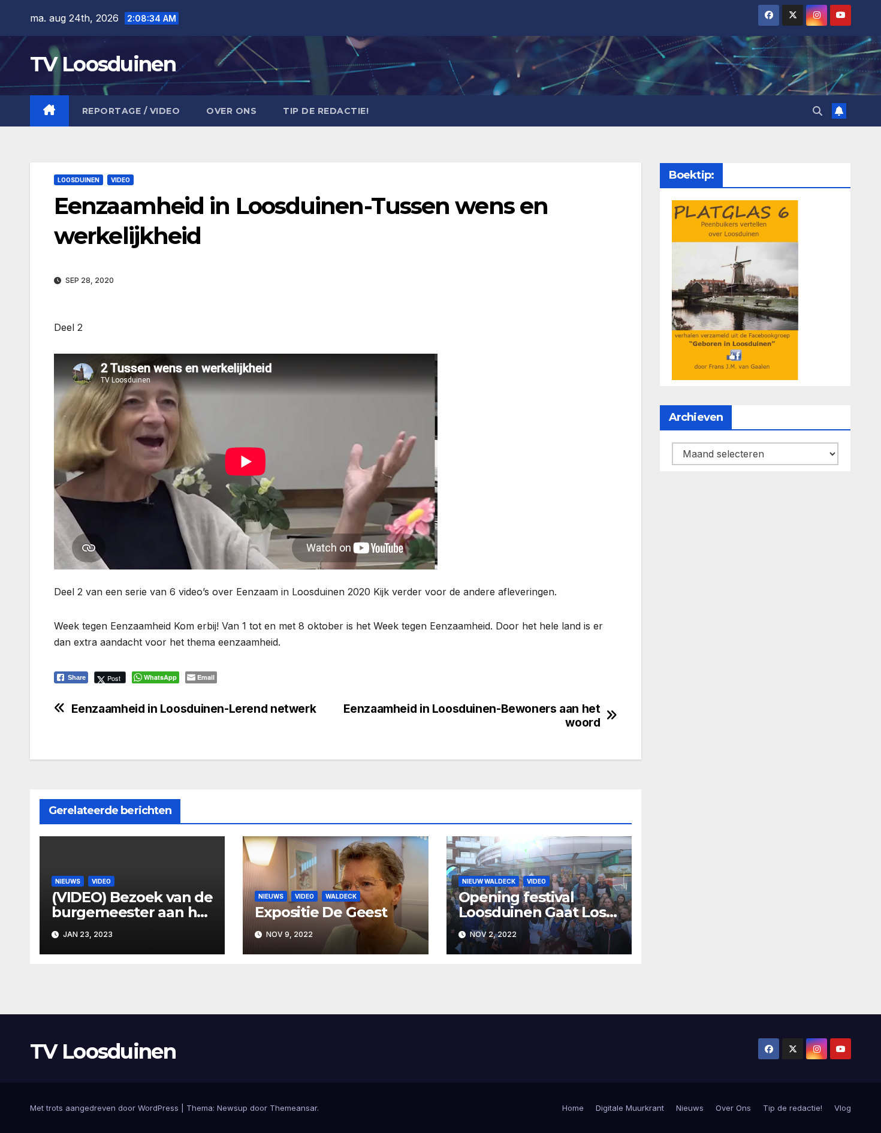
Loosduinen (78, 179)
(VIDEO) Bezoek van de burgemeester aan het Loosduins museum (132, 912)
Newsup (232, 1108)
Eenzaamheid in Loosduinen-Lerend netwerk (193, 709)
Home (573, 1108)
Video (120, 179)
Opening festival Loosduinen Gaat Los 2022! (532, 912)
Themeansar (293, 1108)
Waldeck (341, 896)
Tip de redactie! (326, 111)
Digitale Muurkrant (630, 1108)
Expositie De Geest (321, 912)
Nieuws (67, 881)
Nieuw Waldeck (488, 881)
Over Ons (231, 111)
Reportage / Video (131, 111)
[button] (817, 111)
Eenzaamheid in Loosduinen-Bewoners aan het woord (472, 716)
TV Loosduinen (103, 64)
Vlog (842, 1108)
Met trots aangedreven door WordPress (105, 1108)
